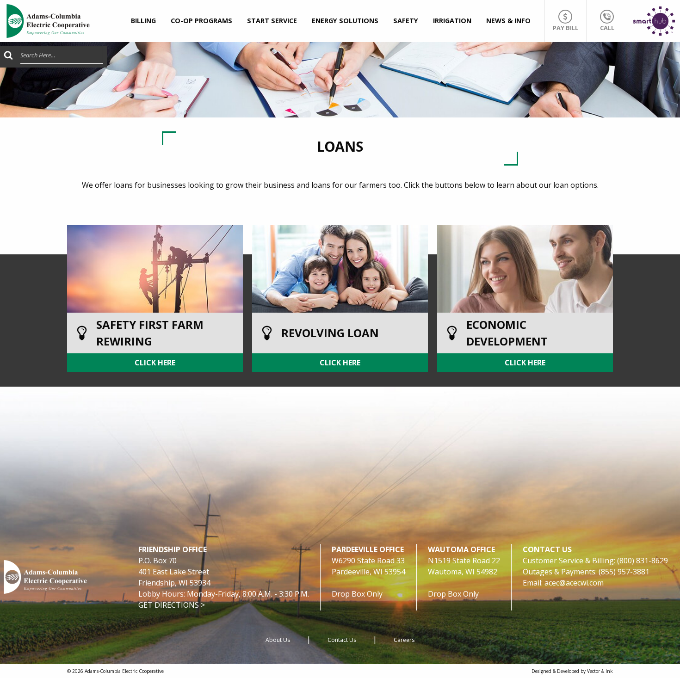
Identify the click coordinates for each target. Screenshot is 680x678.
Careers (404, 640)
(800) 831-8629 (642, 560)
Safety (405, 20)
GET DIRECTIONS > (171, 605)
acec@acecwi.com (574, 583)
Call (607, 28)
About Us (278, 640)
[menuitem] (143, 21)
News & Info (508, 20)
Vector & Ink (600, 671)
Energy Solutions (345, 20)
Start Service (272, 20)
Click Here (155, 362)
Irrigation (452, 20)
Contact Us (342, 640)
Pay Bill (565, 28)
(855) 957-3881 (624, 572)
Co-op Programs (201, 20)
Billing (143, 20)
